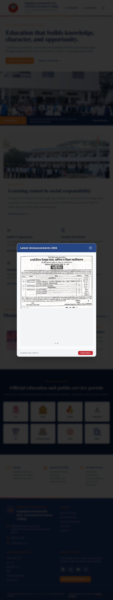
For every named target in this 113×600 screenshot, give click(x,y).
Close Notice (85, 353)
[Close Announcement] (90, 248)
